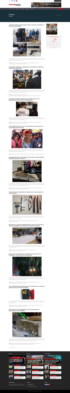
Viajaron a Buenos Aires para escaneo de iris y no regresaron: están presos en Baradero (24, 99)
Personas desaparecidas (14, 123)
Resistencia (24, 344)
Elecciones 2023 (41, 154)
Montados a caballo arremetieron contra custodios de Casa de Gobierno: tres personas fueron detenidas (26, 225)
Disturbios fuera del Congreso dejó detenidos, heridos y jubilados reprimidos (26, 67)
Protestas (23, 250)
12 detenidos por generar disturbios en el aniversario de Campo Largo (26, 192)
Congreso (15, 95)
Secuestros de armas (20, 63)
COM (31, 282)
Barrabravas (11, 95)
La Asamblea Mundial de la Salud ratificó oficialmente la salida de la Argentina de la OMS (55, 378)
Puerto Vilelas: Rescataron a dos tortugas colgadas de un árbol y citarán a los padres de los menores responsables (37, 378)
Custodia (13, 250)
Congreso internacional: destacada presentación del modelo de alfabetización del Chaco (54, 367)
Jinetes (20, 250)
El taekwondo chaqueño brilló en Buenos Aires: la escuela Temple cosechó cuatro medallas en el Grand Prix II (19, 367)
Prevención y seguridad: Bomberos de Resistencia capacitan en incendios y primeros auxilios (34, 361)
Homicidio (14, 306)
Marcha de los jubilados (28, 95)
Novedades (19, 94)
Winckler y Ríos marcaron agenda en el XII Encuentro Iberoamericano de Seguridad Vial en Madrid (52, 361)
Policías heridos (34, 95)
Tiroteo (25, 63)
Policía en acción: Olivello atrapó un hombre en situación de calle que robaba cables (37, 367)
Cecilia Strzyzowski (30, 154)
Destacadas (16, 122)
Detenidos (18, 95)
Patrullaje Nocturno (17, 283)
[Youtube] (49, 384)
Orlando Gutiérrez (19, 306)
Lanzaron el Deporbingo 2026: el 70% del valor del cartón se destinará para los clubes (19, 378)
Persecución (15, 63)
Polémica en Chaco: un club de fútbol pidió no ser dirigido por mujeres (19, 372)
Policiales (22, 122)
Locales (19, 122)
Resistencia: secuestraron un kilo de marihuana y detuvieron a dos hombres (24, 310)
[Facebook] (45, 384)
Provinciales (23, 220)
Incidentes (16, 221)
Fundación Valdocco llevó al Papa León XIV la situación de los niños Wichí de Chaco (55, 372)
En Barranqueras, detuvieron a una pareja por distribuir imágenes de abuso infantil (26, 158)
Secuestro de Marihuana (29, 344)
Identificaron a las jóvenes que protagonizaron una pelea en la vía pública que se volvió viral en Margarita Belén (38, 372)
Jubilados (21, 95)
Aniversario (33, 220)
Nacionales (16, 94)
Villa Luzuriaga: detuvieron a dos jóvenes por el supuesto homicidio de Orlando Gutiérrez (27, 287)
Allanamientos (32, 343)
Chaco (34, 154)
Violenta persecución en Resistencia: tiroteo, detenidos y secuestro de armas (26, 25)
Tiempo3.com (55, 47)
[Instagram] (47, 384)
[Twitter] (46, 384)
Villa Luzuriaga (24, 306)
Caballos (31, 249)
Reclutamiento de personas (22, 123)
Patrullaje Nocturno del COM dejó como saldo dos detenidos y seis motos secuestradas (25, 254)
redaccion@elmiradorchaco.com (32, 386)
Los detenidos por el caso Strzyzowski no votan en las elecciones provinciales (26, 127)
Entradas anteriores (13, 347)
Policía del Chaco (24, 283)
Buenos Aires (32, 122)
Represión (38, 95)
